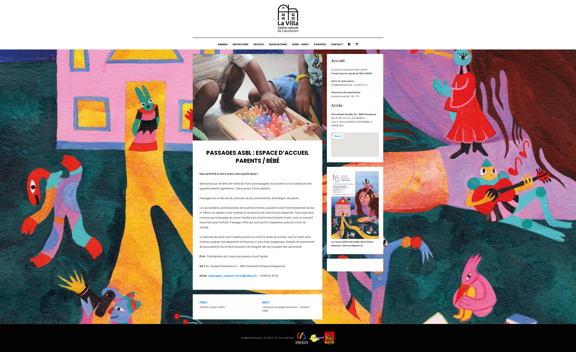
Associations (278, 44)
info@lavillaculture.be (341, 85)
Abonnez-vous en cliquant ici (347, 245)
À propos (320, 44)
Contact (337, 44)
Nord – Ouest (300, 44)
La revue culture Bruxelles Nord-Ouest (352, 242)
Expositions (240, 44)
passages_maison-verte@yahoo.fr (232, 275)
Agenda (223, 44)
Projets (259, 44)
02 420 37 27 (270, 338)
